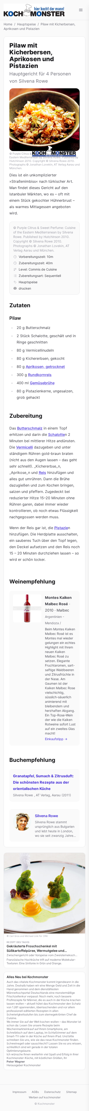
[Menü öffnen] (80, 9)
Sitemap (71, 1092)
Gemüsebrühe (42, 383)
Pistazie (61, 528)
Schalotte (56, 434)
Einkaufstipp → (56, 739)
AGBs (35, 1092)
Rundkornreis (40, 374)
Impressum (19, 1092)
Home (8, 24)
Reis (42, 472)
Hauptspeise (26, 24)
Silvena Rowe (46, 815)
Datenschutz (52, 1092)
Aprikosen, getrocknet (45, 366)
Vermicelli (24, 447)
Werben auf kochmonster (44, 1097)
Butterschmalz (29, 428)
